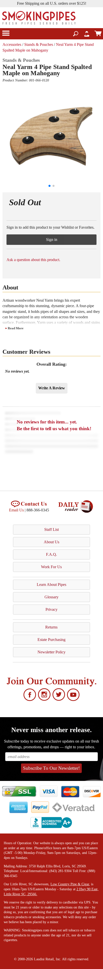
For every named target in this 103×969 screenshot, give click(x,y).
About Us (51, 542)
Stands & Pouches (38, 44)
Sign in (51, 239)
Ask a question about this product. (33, 260)
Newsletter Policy (52, 652)
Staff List (51, 529)
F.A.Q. (51, 554)
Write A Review (51, 388)
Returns (51, 627)
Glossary (51, 597)
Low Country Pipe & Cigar (69, 884)
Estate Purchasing (52, 639)
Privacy (52, 609)
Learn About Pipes (51, 584)
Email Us (16, 510)
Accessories (11, 44)
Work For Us (51, 567)
